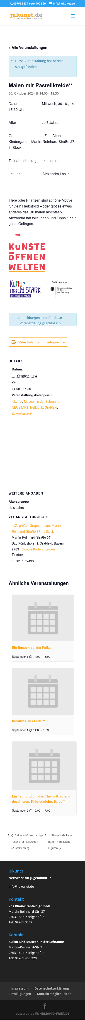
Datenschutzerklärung (51, 988)
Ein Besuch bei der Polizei (32, 647)
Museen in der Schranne (41, 401)
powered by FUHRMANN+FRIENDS (42, 1013)
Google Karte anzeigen (38, 549)
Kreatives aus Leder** (28, 721)
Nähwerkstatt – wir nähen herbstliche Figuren (60, 841)
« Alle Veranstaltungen (28, 47)
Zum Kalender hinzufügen (39, 342)
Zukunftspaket (22, 413)
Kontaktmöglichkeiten (54, 994)
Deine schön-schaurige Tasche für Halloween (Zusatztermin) (27, 841)
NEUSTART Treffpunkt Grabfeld (34, 407)
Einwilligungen (20, 994)
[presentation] (43, 618)
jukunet (17, 401)
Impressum (20, 988)
